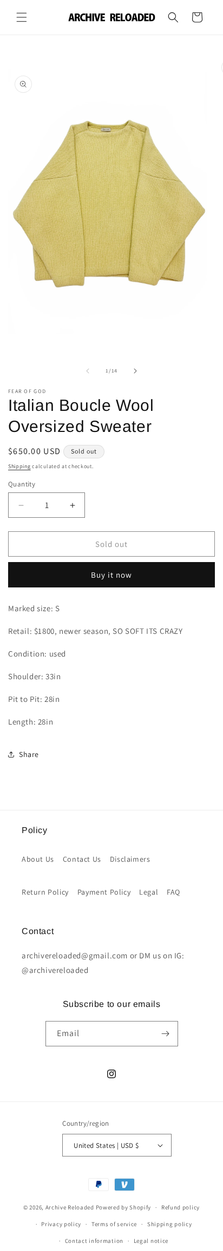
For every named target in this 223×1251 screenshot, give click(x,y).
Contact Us (82, 859)
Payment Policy (103, 892)
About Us (38, 859)
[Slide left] (88, 371)
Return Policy (45, 892)
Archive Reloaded (69, 1207)
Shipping (19, 466)
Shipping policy (169, 1224)
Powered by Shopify (124, 1207)
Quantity (21, 484)
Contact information (94, 1241)
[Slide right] (135, 371)
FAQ (173, 892)
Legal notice (151, 1241)
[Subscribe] (166, 1033)
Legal (148, 892)
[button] (22, 17)
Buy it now (111, 575)
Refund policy (180, 1207)
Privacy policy (61, 1224)
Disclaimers (130, 859)
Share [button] (29, 754)
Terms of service (114, 1224)
